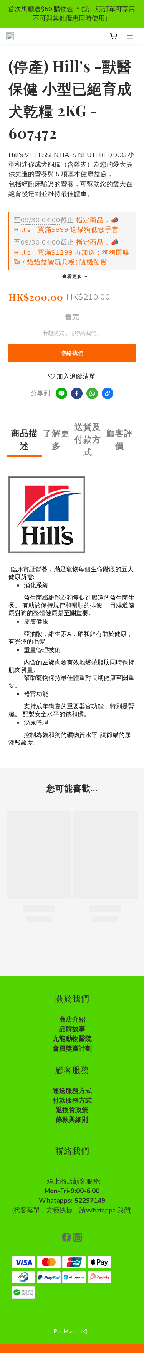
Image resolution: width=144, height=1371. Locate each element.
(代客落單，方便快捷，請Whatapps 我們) (72, 1210)
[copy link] (107, 393)
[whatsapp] (92, 393)
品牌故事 (72, 1029)
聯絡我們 (72, 353)
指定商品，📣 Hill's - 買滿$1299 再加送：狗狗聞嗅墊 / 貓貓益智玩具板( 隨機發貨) (72, 252)
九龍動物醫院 (72, 1038)
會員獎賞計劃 (72, 1048)
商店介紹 (72, 1019)
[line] (61, 393)
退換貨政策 (72, 1110)
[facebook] (77, 393)
